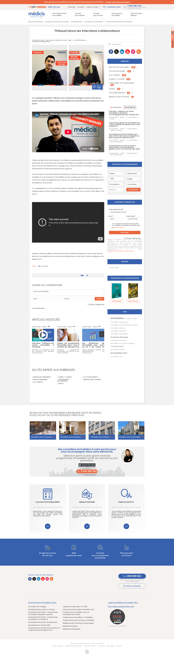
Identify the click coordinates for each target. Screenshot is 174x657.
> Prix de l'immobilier (39, 379)
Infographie (131, 343)
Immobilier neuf (119, 353)
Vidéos (114, 88)
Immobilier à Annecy (130, 325)
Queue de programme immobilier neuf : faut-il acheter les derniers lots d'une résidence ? (124, 124)
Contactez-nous (88, 465)
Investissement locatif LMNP (39, 625)
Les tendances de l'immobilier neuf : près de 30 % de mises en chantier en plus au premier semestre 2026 (124, 136)
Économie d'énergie (119, 337)
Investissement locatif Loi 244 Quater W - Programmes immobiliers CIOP (44, 629)
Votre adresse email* (116, 209)
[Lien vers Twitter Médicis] (116, 51)
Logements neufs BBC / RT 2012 (75, 607)
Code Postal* (130, 216)
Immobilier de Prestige (37, 607)
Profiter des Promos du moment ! (118, 2)
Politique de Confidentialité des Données (120, 251)
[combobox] (116, 173)
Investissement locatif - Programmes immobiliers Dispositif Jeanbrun (43, 613)
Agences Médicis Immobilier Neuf (123, 602)
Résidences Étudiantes (71, 629)
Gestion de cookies (90, 646)
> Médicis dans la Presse (91, 379)
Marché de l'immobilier (122, 67)
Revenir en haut (87, 652)
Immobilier (44, 266)
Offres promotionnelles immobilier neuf (78, 609)
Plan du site (101, 646)
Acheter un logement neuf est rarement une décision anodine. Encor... (43, 351)
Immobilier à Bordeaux (118, 340)
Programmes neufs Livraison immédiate (78, 620)
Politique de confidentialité (73, 646)
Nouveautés (116, 107)
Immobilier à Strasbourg (119, 322)
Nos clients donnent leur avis (121, 606)
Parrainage (71, 7)
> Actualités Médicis (90, 377)
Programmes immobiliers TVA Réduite (78, 617)
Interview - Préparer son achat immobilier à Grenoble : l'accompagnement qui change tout (124, 113)
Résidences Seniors (70, 626)
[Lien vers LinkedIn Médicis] (122, 51)
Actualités (80, 7)
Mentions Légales (58, 646)
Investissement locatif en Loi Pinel (41, 609)
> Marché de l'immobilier (41, 377)
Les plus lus (130, 107)
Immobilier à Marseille (118, 331)
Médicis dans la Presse (121, 96)
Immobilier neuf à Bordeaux (72, 437)
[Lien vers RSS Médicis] (138, 51)
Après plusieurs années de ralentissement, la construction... (93, 351)
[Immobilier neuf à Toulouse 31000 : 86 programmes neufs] (43, 430)
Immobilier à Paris (117, 325)
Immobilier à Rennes (118, 349)
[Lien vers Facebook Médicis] (111, 51)
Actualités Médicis (79, 40)
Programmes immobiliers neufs (42, 602)
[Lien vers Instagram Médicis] (133, 51)
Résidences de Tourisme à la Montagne (78, 623)
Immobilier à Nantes (118, 328)
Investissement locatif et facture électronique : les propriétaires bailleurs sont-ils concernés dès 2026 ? (124, 148)
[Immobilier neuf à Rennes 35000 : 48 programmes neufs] (102, 430)
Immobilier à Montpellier (119, 334)
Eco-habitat (117, 75)
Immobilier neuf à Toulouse (43, 437)
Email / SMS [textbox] (119, 228)
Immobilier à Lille (116, 356)
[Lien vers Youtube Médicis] (127, 51)
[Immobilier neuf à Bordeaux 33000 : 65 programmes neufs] (72, 430)
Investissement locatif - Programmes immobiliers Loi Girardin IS (43, 618)
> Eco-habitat (37, 382)
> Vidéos (60, 383)
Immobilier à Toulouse (118, 343)
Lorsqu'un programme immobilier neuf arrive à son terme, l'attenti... (68, 351)
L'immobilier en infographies (121, 84)
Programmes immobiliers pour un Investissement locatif (76, 613)
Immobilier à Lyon (130, 318)
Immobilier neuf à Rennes (102, 437)
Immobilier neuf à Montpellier (131, 437)
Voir (47, 526)
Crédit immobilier (117, 346)
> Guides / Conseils (64, 377)
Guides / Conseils (119, 79)
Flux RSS (118, 646)
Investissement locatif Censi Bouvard (42, 622)
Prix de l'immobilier (119, 71)
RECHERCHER (133, 190)
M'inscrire (125, 233)
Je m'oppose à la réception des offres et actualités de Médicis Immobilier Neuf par (126, 226)
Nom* (111, 216)
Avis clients (110, 646)
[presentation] (34, 334)
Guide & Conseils (92, 7)
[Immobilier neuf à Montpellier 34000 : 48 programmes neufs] (131, 430)
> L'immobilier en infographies (63, 380)
